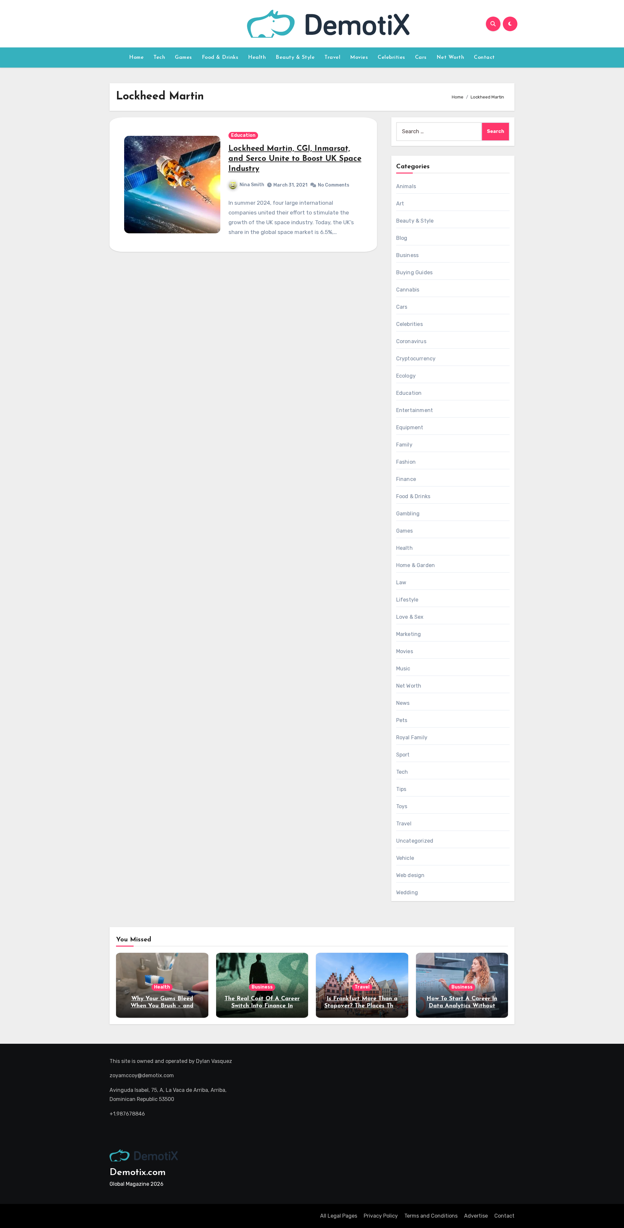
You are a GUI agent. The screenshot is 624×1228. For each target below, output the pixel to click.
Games (183, 57)
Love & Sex (410, 617)
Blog (402, 238)
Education (243, 135)
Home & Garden (415, 565)
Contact (484, 57)
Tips (401, 789)
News (403, 703)
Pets (402, 720)
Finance (406, 479)
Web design (410, 875)
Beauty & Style (295, 57)
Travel (332, 57)
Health (257, 57)
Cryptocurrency (416, 358)
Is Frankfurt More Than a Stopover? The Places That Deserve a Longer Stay (361, 1006)
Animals (406, 186)
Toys (402, 806)
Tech (159, 57)
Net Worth (450, 57)
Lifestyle (407, 600)
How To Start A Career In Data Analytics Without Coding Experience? (461, 1006)
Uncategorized (415, 841)
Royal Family (411, 737)
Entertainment (414, 410)
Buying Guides (414, 272)
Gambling (408, 514)
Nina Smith (252, 184)
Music (403, 669)
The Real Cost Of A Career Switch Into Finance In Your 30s (262, 1006)
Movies (359, 57)
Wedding (407, 892)
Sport (403, 755)
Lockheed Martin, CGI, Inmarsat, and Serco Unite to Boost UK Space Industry (294, 159)
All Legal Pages (338, 1216)
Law (401, 582)
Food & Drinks (220, 57)
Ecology (406, 376)
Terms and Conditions (431, 1216)
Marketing (408, 634)
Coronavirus (411, 341)
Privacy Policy (381, 1216)
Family (404, 445)
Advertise (476, 1216)
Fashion (406, 462)
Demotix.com (138, 1173)
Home (136, 57)
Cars (421, 57)
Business (407, 255)
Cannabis (408, 290)
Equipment (409, 427)
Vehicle (405, 858)
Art (400, 203)
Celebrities (391, 57)
